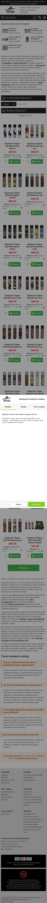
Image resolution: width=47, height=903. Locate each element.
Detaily (23, 407)
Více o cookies (39, 407)
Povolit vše (36, 504)
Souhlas (8, 407)
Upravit (18, 504)
